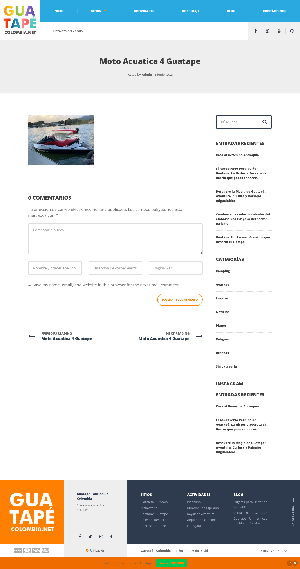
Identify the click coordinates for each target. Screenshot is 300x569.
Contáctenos (274, 11)
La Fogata (194, 526)
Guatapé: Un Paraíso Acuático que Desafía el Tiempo (243, 239)
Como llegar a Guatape (250, 512)
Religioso (223, 339)
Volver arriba (293, 512)
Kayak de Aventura (201, 514)
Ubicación (97, 550)
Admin (147, 74)
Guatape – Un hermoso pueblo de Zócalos (250, 520)
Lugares (222, 298)
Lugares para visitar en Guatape (250, 504)
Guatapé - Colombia (156, 551)
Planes (221, 325)
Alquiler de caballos (201, 520)
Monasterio (149, 508)
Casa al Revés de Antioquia (237, 155)
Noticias (222, 312)
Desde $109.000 (171, 563)
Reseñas (222, 353)
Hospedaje (190, 11)
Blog (231, 11)
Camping (223, 271)
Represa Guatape (153, 526)
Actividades (144, 11)
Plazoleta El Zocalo (154, 502)
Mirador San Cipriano (203, 508)
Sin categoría (226, 366)
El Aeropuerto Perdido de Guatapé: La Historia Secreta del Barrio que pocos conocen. (242, 173)
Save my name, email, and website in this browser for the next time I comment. (106, 284)
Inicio (58, 11)
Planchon (194, 502)
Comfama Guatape (154, 514)
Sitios (96, 11)
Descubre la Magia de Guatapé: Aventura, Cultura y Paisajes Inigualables (241, 196)
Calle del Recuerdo (154, 520)
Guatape (222, 284)
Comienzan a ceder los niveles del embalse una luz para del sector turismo (243, 219)
